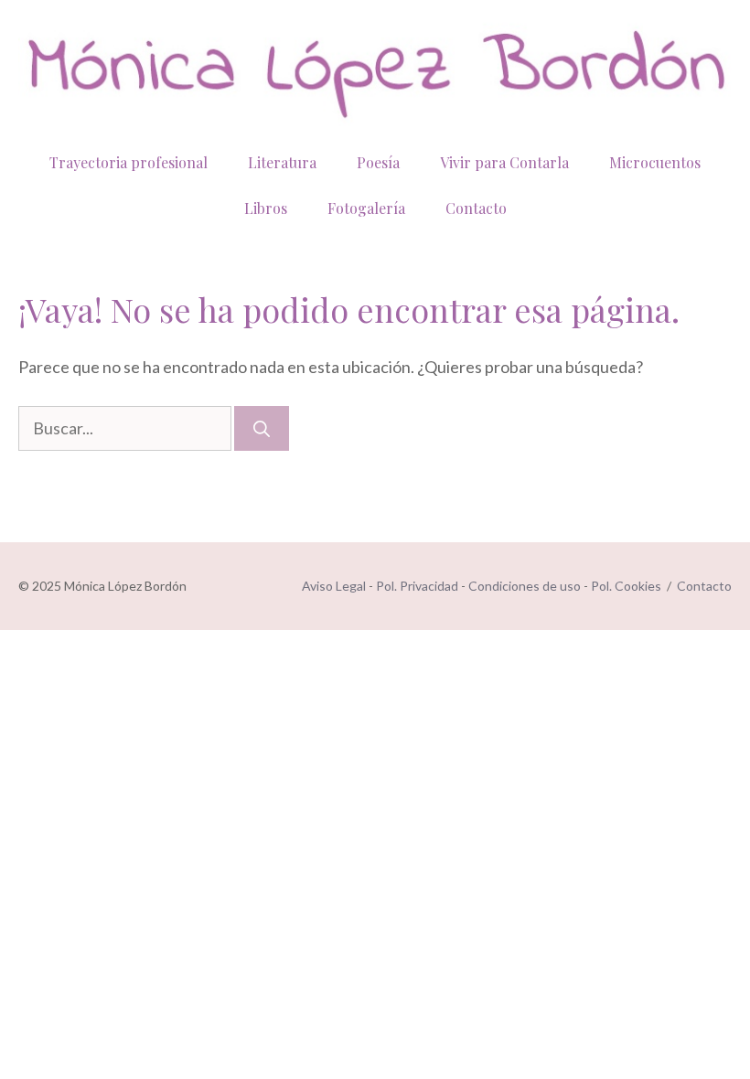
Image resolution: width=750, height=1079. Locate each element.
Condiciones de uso (524, 585)
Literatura (282, 162)
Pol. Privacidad (417, 585)
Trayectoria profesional (128, 162)
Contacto (476, 208)
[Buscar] (261, 428)
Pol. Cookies (626, 585)
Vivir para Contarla (504, 162)
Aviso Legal (334, 585)
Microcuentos (655, 162)
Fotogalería (366, 208)
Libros (265, 208)
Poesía (378, 162)
